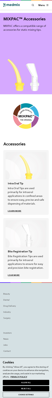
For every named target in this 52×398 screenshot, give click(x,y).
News (5, 339)
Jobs (5, 345)
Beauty (6, 293)
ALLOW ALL (26, 383)
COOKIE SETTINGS (26, 395)
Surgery (7, 318)
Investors (7, 332)
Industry (7, 312)
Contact (7, 351)
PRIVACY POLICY (19, 376)
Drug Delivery (9, 306)
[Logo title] (11, 5)
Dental (6, 299)
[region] (26, 378)
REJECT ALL (26, 389)
